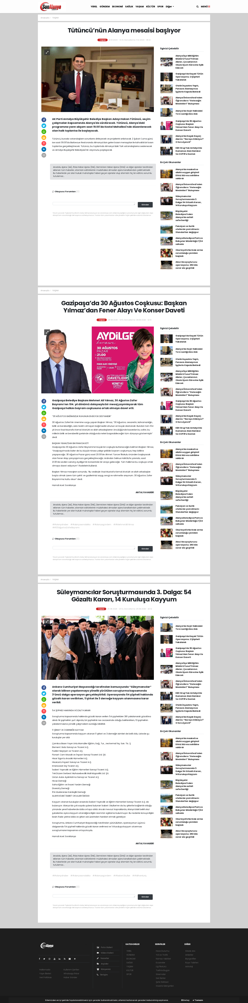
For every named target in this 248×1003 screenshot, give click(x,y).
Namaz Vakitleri (163, 958)
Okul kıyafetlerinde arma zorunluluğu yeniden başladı (189, 253)
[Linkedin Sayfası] (61, 958)
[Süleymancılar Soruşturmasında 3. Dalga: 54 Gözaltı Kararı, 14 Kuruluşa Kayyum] (97, 647)
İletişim (104, 974)
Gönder (145, 204)
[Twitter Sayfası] (45, 958)
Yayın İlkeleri (45, 973)
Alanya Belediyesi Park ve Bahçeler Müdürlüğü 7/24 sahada (189, 241)
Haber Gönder (70, 977)
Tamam (198, 1000)
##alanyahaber (60, 524)
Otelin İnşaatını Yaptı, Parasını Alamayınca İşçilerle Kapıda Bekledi (188, 88)
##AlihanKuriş (139, 875)
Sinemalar (161, 974)
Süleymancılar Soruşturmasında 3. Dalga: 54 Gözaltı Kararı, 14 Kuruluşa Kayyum (189, 201)
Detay (186, 1000)
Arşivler (104, 963)
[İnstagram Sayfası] (51, 958)
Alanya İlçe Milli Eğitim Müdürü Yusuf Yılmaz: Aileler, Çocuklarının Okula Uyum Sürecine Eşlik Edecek (190, 61)
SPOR (160, 6)
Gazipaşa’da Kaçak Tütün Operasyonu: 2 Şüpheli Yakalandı (189, 76)
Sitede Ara (190, 951)
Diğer (169, 6)
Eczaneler (160, 962)
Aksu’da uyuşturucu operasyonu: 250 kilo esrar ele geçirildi (187, 265)
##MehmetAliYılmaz (123, 524)
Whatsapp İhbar (71, 973)
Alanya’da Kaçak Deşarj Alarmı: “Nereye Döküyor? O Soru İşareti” (190, 139)
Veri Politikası (45, 977)
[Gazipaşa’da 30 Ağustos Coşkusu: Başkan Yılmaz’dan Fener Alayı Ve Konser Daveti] (97, 359)
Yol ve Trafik (162, 954)
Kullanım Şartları (71, 969)
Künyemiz (105, 969)
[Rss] (66, 958)
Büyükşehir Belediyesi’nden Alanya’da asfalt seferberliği (184, 216)
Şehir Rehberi (162, 982)
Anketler (189, 954)
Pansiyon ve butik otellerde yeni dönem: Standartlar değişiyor (187, 229)
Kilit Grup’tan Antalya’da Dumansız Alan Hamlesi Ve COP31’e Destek (189, 151)
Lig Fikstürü (161, 966)
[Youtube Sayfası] (56, 958)
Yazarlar (104, 958)
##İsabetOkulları (121, 875)
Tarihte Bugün (163, 970)
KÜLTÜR (150, 6)
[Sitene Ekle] (76, 958)
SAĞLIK (129, 6)
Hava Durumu (162, 951)
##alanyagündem (102, 524)
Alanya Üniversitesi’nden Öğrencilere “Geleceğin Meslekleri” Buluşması (189, 100)
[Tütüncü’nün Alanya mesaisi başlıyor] (97, 79)
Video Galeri (106, 952)
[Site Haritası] (71, 958)
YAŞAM (139, 6)
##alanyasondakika (80, 524)
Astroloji (189, 966)
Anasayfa (45, 17)
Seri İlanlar (161, 978)
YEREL (94, 6)
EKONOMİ (117, 6)
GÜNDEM (105, 6)
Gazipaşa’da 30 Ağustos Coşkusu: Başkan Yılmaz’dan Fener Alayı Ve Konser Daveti (189, 126)
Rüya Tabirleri (191, 962)
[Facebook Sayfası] (40, 958)
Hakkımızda (44, 969)
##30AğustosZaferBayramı (66, 527)
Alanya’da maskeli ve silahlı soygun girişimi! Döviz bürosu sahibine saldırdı (187, 174)
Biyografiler (190, 958)
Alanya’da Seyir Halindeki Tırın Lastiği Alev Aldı (189, 112)
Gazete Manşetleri (165, 985)
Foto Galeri (106, 947)
